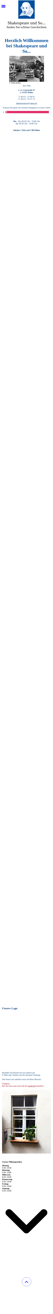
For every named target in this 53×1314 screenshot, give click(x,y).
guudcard (31, 1086)
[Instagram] (6, 112)
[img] (26, 9)
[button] (26, 1281)
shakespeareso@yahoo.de (26, 103)
